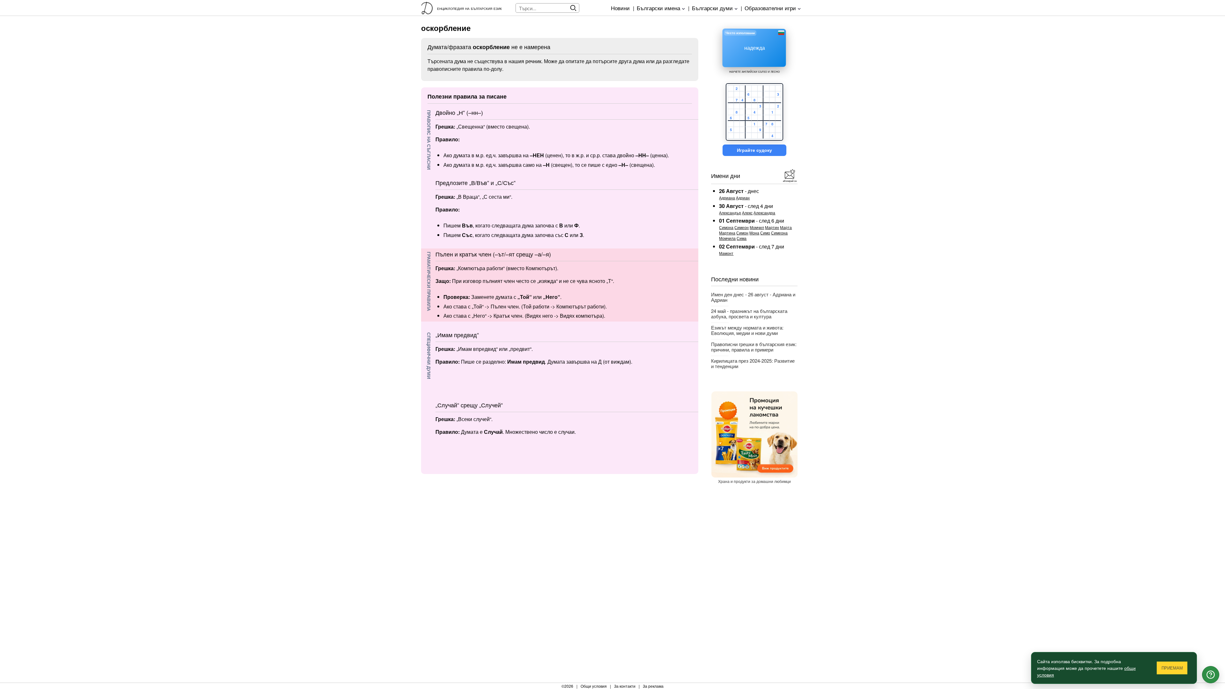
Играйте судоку (754, 150)
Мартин (772, 227)
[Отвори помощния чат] (1210, 674)
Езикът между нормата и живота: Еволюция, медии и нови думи (747, 330)
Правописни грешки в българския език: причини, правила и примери (754, 346)
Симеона (779, 232)
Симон (742, 232)
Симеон (741, 227)
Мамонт (726, 253)
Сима (741, 238)
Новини (620, 8)
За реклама (653, 686)
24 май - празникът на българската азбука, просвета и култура (749, 313)
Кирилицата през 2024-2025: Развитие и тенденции (753, 363)
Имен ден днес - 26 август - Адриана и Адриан (753, 297)
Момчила (727, 238)
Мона (754, 232)
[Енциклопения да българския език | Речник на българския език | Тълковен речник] (429, 8)
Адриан (743, 197)
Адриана (727, 197)
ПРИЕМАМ (1172, 668)
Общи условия (594, 686)
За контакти (624, 686)
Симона (726, 227)
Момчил (757, 227)
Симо (765, 232)
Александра (764, 212)
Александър (730, 212)
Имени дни (725, 175)
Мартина (727, 232)
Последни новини (735, 279)
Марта (786, 227)
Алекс (747, 212)
